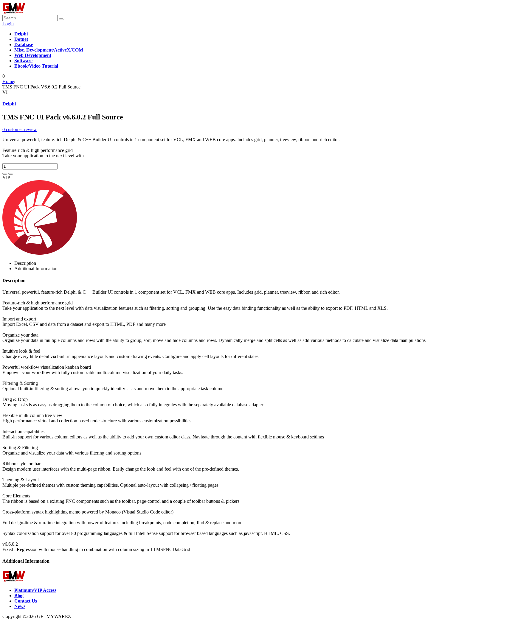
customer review (19, 129)
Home (8, 81)
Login (8, 23)
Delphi (9, 103)
